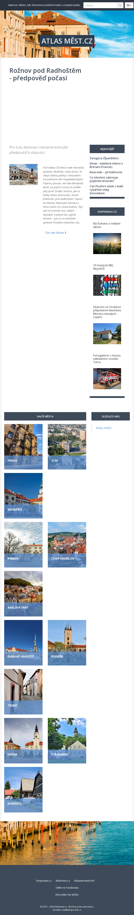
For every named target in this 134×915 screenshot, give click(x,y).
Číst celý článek (55, 232)
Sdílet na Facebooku (67, 887)
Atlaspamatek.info (84, 880)
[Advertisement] (67, 114)
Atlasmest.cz (63, 880)
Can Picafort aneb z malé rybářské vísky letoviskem (106, 189)
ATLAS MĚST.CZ (67, 41)
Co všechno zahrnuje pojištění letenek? (104, 179)
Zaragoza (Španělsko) (104, 158)
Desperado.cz (43, 880)
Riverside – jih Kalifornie (106, 172)
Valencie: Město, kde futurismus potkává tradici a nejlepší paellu (44, 5)
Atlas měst (103, 428)
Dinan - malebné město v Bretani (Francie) (106, 165)
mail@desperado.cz (71, 909)
